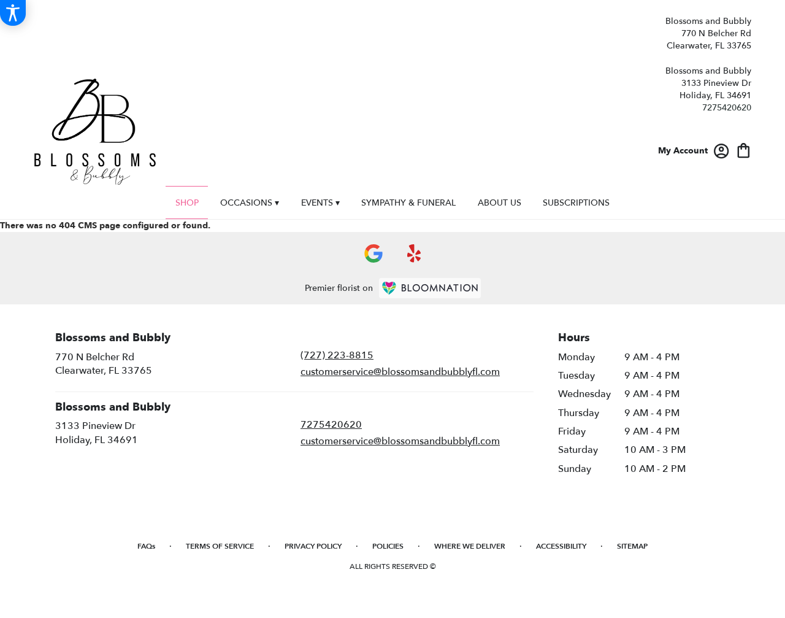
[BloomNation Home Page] (430, 288)
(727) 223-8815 (337, 355)
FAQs (146, 546)
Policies (388, 546)
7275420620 (726, 108)
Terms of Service (220, 546)
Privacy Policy (313, 546)
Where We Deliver (469, 546)
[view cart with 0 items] (743, 149)
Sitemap (632, 546)
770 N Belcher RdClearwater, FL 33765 (103, 363)
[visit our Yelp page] (414, 253)
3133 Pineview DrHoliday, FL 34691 (96, 432)
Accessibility (561, 546)
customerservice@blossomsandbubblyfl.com (400, 372)
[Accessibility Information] (13, 13)
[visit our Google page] (373, 253)
